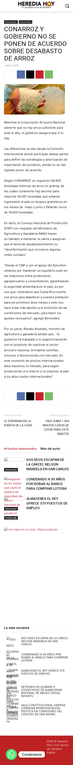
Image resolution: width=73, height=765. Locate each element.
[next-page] (13, 518)
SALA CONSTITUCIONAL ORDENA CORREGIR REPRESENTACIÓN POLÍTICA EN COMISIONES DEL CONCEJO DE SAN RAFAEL (43, 709)
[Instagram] (26, 759)
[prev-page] (6, 518)
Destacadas (11, 22)
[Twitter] (36, 759)
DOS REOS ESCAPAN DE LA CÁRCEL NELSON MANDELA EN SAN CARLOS (47, 464)
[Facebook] (21, 74)
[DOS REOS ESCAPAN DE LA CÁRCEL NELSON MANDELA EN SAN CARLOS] (14, 464)
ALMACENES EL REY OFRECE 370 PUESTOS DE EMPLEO (47, 503)
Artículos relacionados (20, 449)
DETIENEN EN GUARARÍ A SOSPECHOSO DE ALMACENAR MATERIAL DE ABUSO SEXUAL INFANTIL (41, 691)
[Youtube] (45, 759)
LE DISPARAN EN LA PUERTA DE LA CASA (18, 423)
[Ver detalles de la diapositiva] (36, 572)
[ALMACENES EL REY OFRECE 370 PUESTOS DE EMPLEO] (14, 503)
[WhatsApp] (49, 74)
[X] (30, 74)
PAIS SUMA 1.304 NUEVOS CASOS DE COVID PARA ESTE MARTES (56, 427)
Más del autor (50, 449)
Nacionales (25, 22)
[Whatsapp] (55, 759)
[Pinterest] (39, 74)
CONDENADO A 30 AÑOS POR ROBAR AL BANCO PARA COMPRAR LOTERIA (46, 484)
